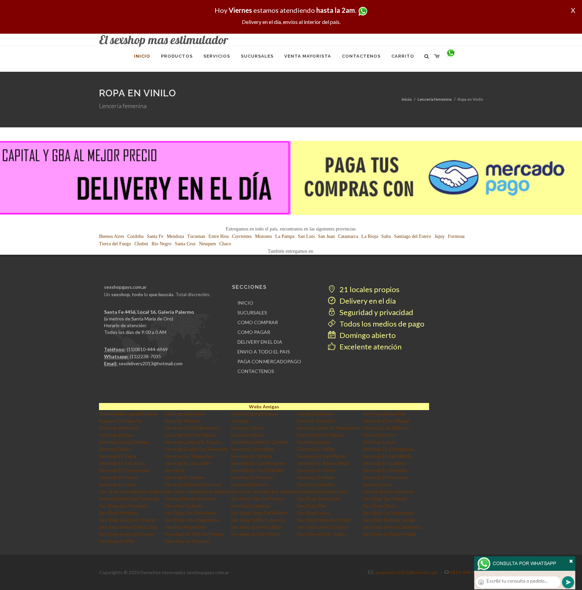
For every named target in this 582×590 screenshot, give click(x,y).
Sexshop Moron (379, 435)
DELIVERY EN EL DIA (259, 342)
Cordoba (135, 236)
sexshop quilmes (116, 435)
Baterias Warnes (182, 421)
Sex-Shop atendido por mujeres (132, 491)
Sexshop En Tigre (117, 456)
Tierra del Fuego (115, 243)
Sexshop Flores (115, 449)
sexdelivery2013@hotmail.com (151, 363)
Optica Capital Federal (254, 413)
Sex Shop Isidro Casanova (258, 520)
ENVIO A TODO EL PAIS (263, 351)
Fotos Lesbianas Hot (384, 413)
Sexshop (240, 421)
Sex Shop (175, 470)
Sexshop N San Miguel (320, 435)
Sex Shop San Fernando (123, 505)
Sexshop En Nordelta (385, 470)
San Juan (326, 236)
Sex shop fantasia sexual (389, 520)
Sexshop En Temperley (189, 456)
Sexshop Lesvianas (251, 505)
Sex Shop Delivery (316, 413)
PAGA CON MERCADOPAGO (269, 361)
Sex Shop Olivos (380, 505)
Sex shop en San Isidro (321, 534)
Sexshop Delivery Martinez (193, 484)
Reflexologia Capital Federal (128, 413)
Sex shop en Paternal (187, 541)
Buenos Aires (111, 236)
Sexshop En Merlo (316, 477)
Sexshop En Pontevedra (124, 470)
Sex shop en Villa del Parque (194, 534)
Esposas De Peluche (120, 421)
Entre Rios (218, 236)
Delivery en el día (367, 300)
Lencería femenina (435, 99)
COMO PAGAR (253, 332)
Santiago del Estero (412, 236)
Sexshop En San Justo (122, 463)
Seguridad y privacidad (375, 312)
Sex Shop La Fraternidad (388, 513)
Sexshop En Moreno (252, 477)
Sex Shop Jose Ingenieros (192, 520)
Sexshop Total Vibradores (192, 428)
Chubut (141, 243)
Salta (386, 236)
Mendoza (175, 236)
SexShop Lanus (379, 442)
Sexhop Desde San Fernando (129, 498)
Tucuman (196, 236)
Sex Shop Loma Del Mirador (259, 513)
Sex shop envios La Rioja (256, 527)
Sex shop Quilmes (184, 505)
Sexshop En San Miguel (321, 456)
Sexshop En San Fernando (258, 463)
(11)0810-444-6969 (147, 349)
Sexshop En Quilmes (384, 463)
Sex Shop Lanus (313, 513)
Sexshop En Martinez (385, 477)
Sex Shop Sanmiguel (318, 498)
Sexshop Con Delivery (386, 428)
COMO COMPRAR (257, 322)
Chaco (225, 243)
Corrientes (242, 236)
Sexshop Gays (378, 484)
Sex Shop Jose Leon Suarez (127, 520)
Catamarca (348, 236)
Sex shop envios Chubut (322, 527)
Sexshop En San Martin (387, 456)
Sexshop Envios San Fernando (196, 449)
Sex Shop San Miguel (385, 498)
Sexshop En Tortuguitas (388, 449)
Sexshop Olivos (247, 435)
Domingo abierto (367, 335)
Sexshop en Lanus (118, 484)
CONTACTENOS (255, 371)
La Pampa (284, 236)
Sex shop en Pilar (117, 541)
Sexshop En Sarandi (251, 456)
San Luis (306, 236)
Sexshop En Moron (184, 477)
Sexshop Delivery (249, 484)
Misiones (263, 236)
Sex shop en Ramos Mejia (389, 534)
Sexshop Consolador (252, 449)
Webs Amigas (264, 406)
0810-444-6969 (466, 572)
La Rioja (369, 236)
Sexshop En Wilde (316, 449)
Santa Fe (155, 236)
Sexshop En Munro (118, 477)
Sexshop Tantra (247, 428)
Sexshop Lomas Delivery (124, 442)
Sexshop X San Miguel (386, 421)
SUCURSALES (252, 312)
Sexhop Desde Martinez (190, 498)
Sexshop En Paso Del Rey (257, 470)
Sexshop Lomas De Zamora (193, 442)
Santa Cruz (185, 243)
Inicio (407, 99)
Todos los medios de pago (381, 323)
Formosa (456, 236)
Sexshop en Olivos (316, 470)
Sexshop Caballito (316, 484)
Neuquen (207, 243)
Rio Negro (161, 243)
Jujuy (439, 236)
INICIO (245, 303)
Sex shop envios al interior (126, 534)
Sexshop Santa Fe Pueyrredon (328, 428)
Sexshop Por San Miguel (190, 435)
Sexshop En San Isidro (188, 463)
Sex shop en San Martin (255, 534)
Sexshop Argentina (185, 527)
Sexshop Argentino (185, 413)
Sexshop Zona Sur (316, 421)
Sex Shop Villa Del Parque (258, 498)
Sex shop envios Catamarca (392, 527)
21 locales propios (368, 289)
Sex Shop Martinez (118, 513)
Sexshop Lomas (313, 442)
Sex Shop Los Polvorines (190, 513)
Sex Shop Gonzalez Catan (324, 520)
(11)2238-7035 (145, 356)
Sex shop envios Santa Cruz (128, 527)
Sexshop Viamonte (119, 428)
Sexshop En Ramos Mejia (323, 463)
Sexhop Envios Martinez (322, 491)
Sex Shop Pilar (312, 505)
